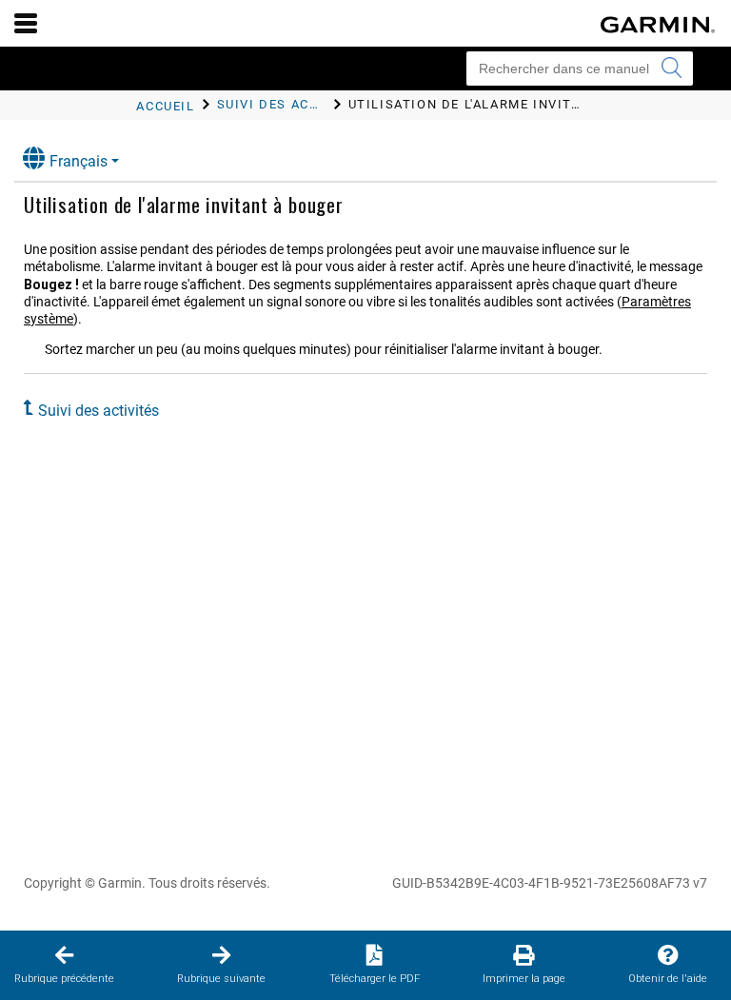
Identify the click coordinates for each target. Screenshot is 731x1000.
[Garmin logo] (658, 25)
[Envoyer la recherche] (671, 68)
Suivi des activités (98, 411)
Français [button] (78, 161)
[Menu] (25, 22)
